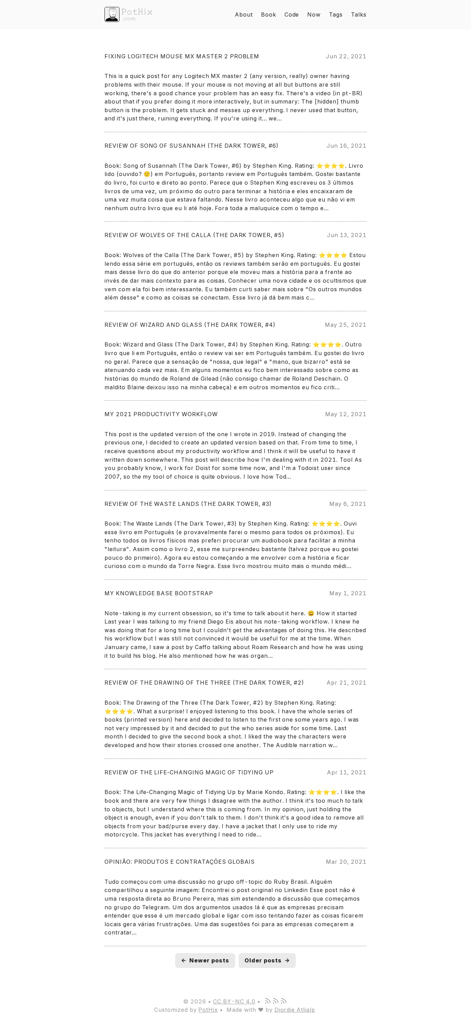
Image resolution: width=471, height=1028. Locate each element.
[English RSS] (275, 1001)
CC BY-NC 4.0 (234, 1001)
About (244, 14)
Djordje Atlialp (294, 1009)
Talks (359, 14)
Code (291, 14)
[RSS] (267, 1001)
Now (314, 14)
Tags (336, 14)
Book (268, 14)
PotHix (208, 1009)
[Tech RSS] (283, 1001)
